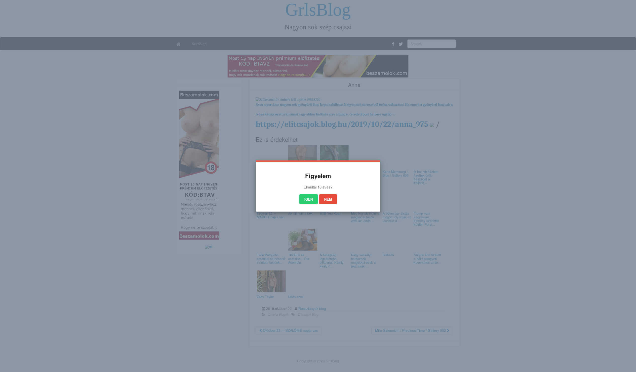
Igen (308, 199)
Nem (328, 199)
